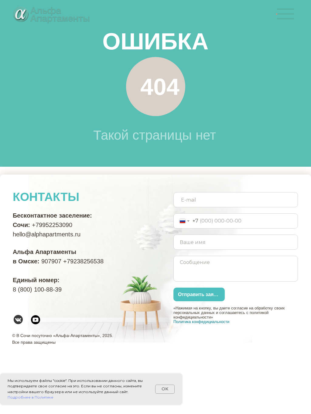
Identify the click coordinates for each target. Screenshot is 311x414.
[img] (285, 14)
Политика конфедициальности (201, 321)
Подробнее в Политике (30, 397)
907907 (51, 261)
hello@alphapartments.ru (46, 234)
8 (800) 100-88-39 (37, 289)
